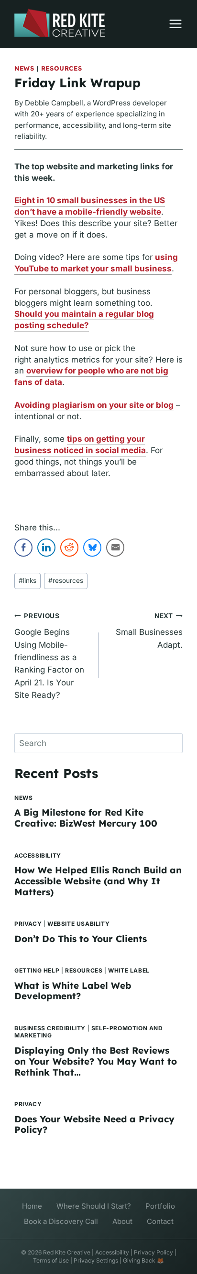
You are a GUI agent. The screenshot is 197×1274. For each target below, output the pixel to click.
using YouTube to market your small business (96, 262)
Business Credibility (50, 1028)
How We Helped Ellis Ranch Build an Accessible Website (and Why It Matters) (98, 881)
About (122, 1221)
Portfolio (160, 1206)
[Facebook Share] (23, 548)
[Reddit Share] (69, 548)
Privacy (28, 923)
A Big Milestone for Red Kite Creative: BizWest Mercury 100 (85, 818)
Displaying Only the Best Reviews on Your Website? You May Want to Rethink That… (95, 1061)
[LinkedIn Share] (46, 548)
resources (65, 580)
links (27, 580)
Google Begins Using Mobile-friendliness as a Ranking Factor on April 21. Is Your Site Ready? (49, 656)
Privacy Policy (153, 1252)
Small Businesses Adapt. (149, 630)
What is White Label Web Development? (72, 991)
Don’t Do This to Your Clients (80, 938)
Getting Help (36, 970)
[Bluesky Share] (92, 548)
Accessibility (37, 855)
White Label (129, 970)
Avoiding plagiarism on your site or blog (94, 405)
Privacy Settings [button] (96, 1260)
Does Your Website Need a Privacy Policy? (94, 1124)
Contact (160, 1221)
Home (32, 1206)
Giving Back (139, 1260)
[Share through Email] (115, 548)
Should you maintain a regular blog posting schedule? (84, 319)
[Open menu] (171, 24)
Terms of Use (51, 1260)
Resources (61, 68)
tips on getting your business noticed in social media (80, 444)
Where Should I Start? (93, 1206)
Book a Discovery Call (61, 1221)
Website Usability (78, 923)
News (24, 68)
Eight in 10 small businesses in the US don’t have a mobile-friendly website (89, 206)
